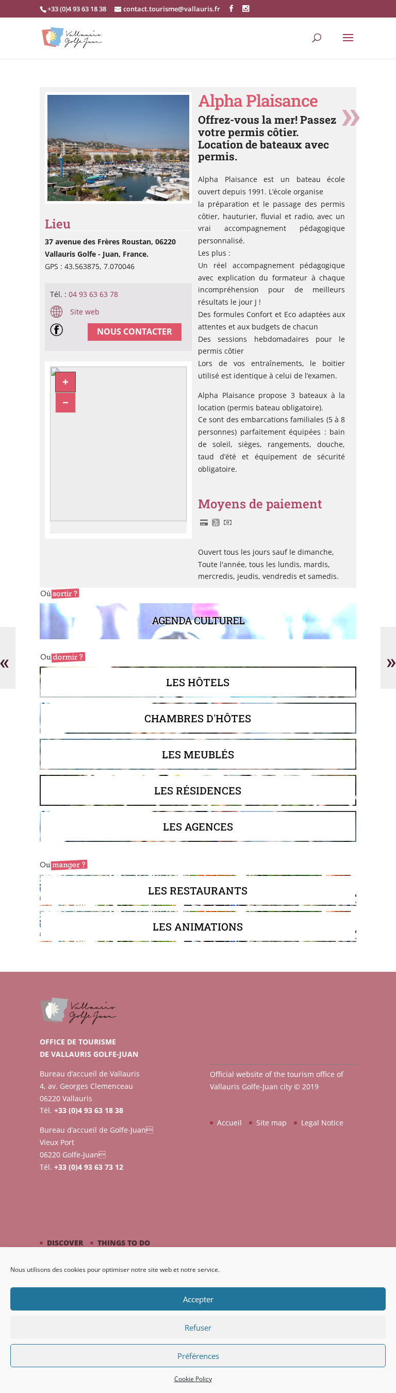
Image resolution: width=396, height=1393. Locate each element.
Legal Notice (322, 1122)
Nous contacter (134, 331)
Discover (65, 1243)
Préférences (198, 1356)
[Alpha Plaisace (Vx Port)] (118, 201)
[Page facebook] (59, 331)
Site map (271, 1122)
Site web (84, 312)
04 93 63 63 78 (93, 294)
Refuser (198, 1327)
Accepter (198, 1299)
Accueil (229, 1122)
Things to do (123, 1243)
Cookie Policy (193, 1378)
